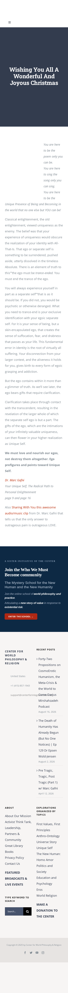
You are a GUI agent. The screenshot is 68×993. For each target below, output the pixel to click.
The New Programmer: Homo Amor (48, 857)
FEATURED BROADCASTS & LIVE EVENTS (16, 878)
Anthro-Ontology (48, 836)
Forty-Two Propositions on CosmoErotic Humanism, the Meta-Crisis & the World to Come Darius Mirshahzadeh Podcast (49, 683)
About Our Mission (18, 816)
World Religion (46, 896)
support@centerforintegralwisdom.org (21, 695)
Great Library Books (14, 849)
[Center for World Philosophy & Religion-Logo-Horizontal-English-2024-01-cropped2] (25, 3)
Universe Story (46, 842)
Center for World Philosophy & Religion (43, 945)
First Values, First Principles (48, 827)
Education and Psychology (46, 881)
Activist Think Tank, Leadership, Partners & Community (18, 831)
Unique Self (44, 848)
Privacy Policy (14, 858)
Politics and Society (44, 869)
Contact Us (12, 864)
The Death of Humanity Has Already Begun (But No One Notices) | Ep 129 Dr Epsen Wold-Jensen (48, 738)
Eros (39, 890)
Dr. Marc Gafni (14, 480)
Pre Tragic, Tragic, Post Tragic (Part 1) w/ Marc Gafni (48, 779)
